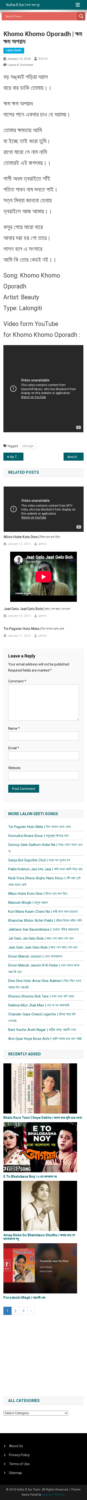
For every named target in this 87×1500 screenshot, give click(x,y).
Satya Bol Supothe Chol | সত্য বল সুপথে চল (39, 860)
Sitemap (15, 1473)
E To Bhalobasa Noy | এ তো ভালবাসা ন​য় (30, 1176)
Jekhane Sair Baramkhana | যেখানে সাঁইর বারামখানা (43, 929)
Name (14, 728)
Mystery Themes (53, 1494)
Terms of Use (19, 1464)
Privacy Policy (19, 1455)
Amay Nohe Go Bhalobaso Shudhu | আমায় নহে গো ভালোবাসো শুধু (39, 1237)
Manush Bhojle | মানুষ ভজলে (28, 902)
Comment (17, 681)
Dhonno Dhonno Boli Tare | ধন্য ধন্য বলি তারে (41, 996)
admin (43, 59)
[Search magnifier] (81, 16)
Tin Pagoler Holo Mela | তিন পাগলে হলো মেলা (34, 629)
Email (13, 748)
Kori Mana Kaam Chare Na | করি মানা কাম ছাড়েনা (43, 911)
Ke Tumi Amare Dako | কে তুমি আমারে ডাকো (16, 457)
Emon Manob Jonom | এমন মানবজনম (35, 956)
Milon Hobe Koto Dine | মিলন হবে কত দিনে (32, 537)
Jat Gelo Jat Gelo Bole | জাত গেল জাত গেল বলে (41, 938)
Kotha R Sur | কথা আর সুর (23, 5)
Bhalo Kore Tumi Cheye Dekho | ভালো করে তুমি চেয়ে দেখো (42, 1118)
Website (14, 768)
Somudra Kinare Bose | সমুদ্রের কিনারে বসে (38, 836)
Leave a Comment (20, 65)
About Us (16, 1446)
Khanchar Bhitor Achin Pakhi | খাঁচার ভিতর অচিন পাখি (45, 920)
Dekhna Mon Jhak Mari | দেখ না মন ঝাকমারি (38, 1005)
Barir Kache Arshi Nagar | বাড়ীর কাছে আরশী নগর (42, 1030)
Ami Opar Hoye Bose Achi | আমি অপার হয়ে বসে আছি (45, 1038)
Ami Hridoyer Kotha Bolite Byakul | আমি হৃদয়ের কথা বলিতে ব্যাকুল (75, 457)
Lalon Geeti (13, 50)
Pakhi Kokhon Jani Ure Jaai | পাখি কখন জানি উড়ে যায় (45, 869)
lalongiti (28, 446)
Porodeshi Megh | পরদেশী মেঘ (24, 1297)
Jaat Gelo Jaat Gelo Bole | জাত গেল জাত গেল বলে (37, 609)
